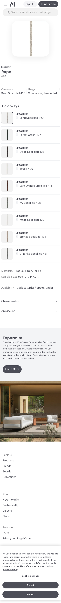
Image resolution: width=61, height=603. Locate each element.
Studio (7, 516)
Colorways (10, 106)
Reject (30, 585)
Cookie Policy (10, 570)
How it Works (11, 499)
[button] (5, 4)
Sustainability (11, 505)
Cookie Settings (30, 576)
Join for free (48, 4)
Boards (7, 471)
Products (8, 460)
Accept (30, 594)
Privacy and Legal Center (18, 538)
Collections (9, 477)
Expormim (6, 67)
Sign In (30, 4)
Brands (7, 466)
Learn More (12, 369)
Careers (7, 510)
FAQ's (6, 533)
